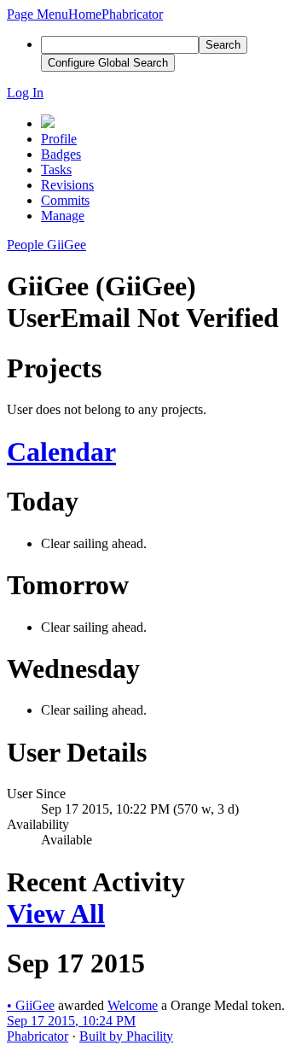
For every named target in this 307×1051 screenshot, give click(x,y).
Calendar (61, 451)
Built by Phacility (126, 1036)
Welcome (132, 1005)
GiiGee (31, 1005)
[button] (37, 14)
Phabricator (37, 1036)
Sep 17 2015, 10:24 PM (71, 1020)
